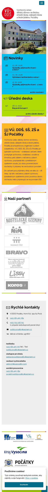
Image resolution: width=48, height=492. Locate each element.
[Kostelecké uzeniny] (24, 214)
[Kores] (16, 285)
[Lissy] (16, 274)
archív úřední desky (34, 114)
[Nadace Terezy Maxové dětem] (16, 230)
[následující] (43, 37)
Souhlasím (24, 485)
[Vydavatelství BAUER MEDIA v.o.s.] (16, 252)
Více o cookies (31, 478)
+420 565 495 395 (13, 347)
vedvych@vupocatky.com (16, 364)
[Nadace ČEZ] (16, 241)
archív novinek (36, 92)
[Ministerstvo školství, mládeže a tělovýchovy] (23, 438)
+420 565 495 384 (17, 318)
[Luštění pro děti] (16, 263)
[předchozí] (5, 37)
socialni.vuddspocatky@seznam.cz (20, 374)
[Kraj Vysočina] (16, 450)
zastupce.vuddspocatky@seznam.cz (20, 357)
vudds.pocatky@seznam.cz (21, 329)
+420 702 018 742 (17, 323)
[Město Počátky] (19, 463)
